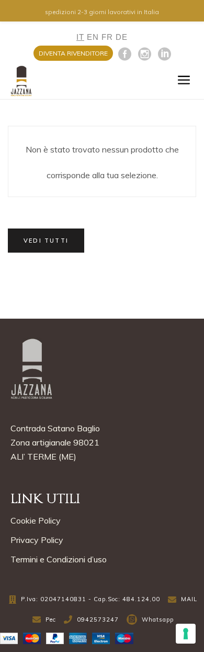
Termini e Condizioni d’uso (58, 559)
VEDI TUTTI (46, 240)
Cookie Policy (35, 520)
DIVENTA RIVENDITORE (73, 53)
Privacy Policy (36, 540)
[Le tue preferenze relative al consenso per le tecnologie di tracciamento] (186, 634)
